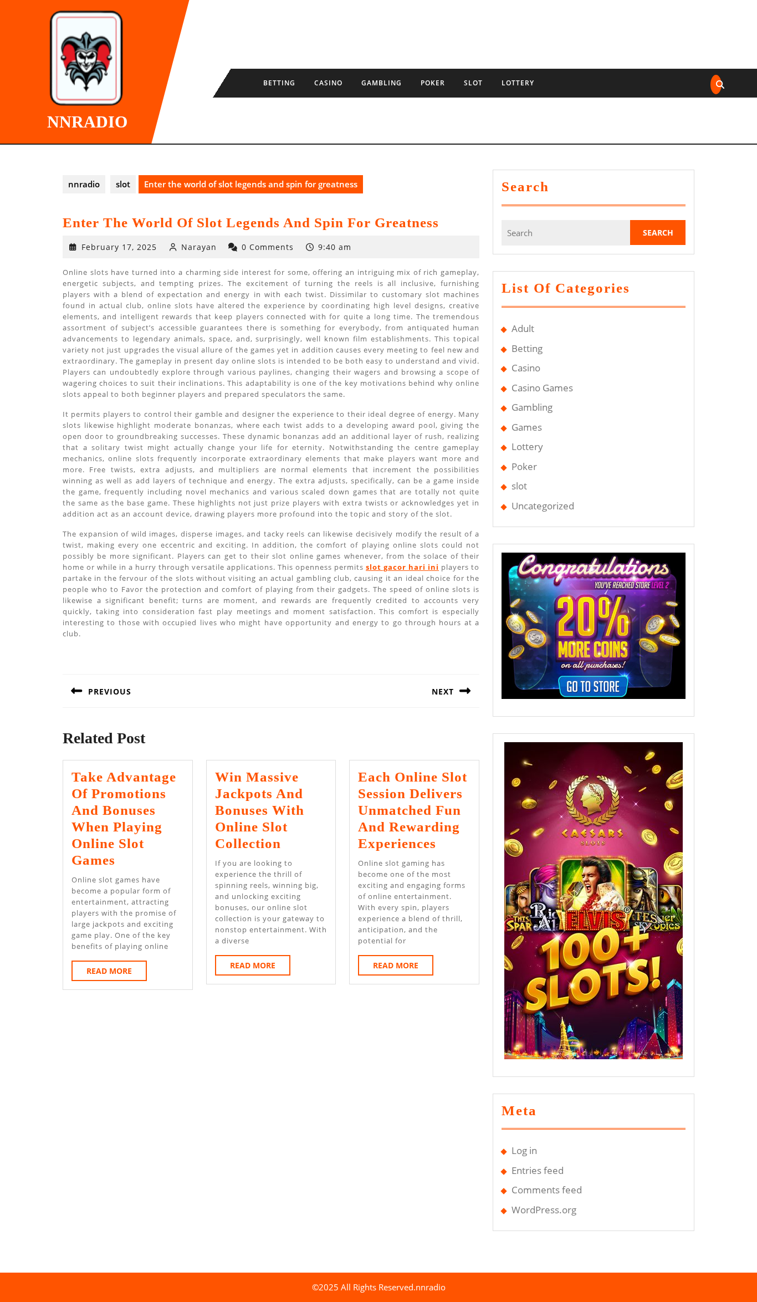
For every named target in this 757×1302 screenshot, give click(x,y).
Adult (523, 328)
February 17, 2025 (119, 247)
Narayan (199, 247)
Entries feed (538, 1170)
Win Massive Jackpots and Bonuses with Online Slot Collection (259, 810)
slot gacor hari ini (402, 567)
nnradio (87, 122)
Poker (433, 83)
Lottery (518, 83)
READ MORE (116, 973)
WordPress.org (544, 1209)
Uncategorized (543, 505)
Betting (279, 83)
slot (473, 83)
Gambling (381, 83)
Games (527, 427)
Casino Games (542, 387)
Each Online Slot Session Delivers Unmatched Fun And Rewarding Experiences (412, 810)
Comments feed (547, 1189)
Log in (524, 1150)
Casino (328, 83)
